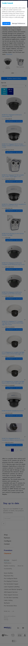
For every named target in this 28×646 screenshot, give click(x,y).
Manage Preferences (18, 23)
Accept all (6, 23)
